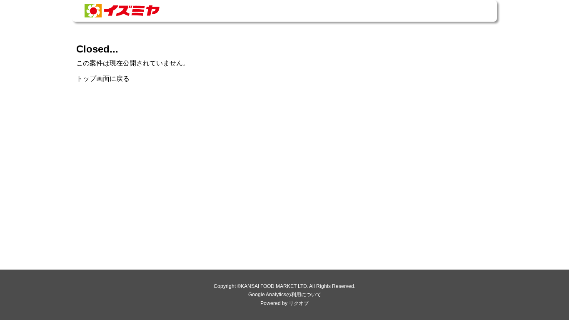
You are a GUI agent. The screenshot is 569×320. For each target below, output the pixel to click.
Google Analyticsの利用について (284, 295)
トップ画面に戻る (103, 78)
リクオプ (299, 303)
